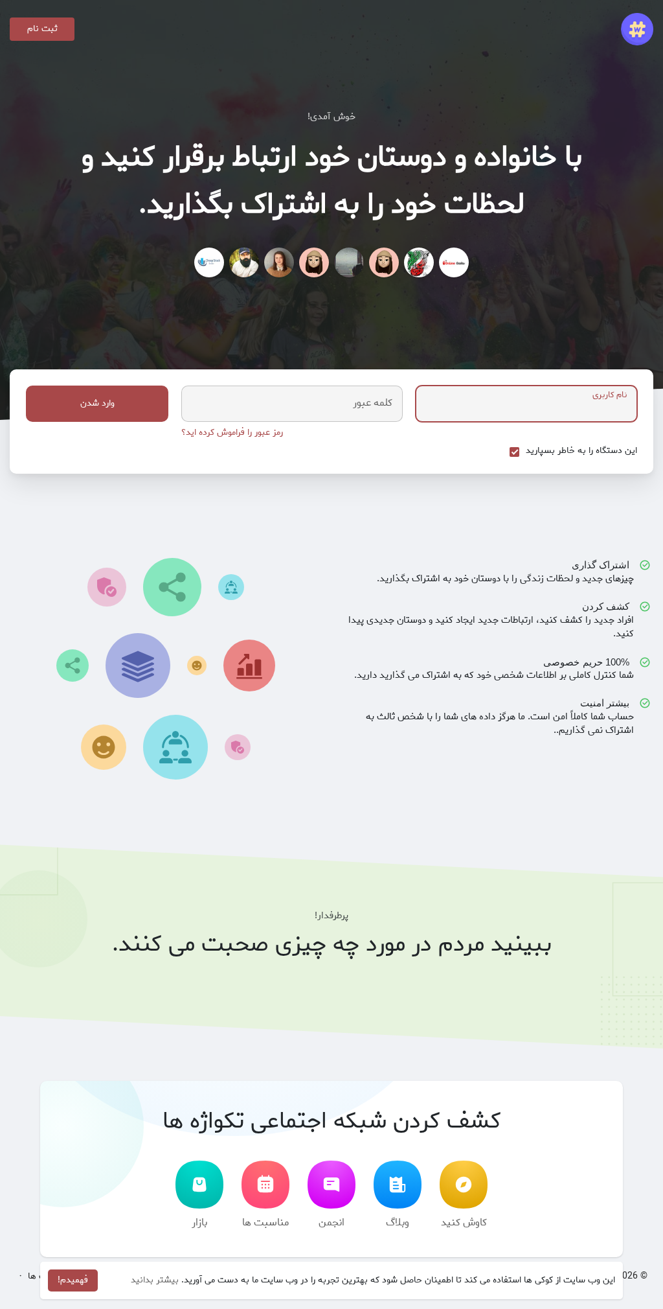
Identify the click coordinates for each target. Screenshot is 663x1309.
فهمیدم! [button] (73, 1280)
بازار (199, 1222)
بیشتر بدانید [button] (155, 1280)
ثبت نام (42, 28)
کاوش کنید (464, 1222)
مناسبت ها (265, 1222)
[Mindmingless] (384, 262)
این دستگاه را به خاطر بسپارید (581, 451)
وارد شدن (97, 403)
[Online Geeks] (454, 262)
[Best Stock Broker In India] (209, 262)
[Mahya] (349, 262)
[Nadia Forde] (279, 262)
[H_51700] (314, 262)
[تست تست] (419, 262)
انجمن (331, 1222)
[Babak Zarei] (244, 262)
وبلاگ (397, 1222)
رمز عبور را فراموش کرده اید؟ (232, 432)
